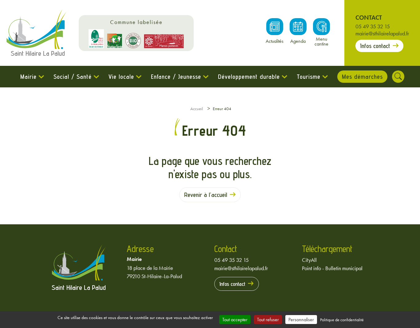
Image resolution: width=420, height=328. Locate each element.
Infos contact (375, 46)
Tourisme (308, 76)
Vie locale (121, 76)
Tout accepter (235, 319)
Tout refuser (268, 319)
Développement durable (249, 76)
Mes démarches (362, 76)
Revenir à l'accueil (205, 194)
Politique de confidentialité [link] (342, 319)
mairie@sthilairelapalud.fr (382, 33)
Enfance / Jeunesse (176, 76)
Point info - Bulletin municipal (332, 268)
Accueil (196, 108)
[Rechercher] (398, 76)
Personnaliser (301, 319)
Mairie (28, 76)
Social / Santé (72, 76)
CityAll (309, 259)
